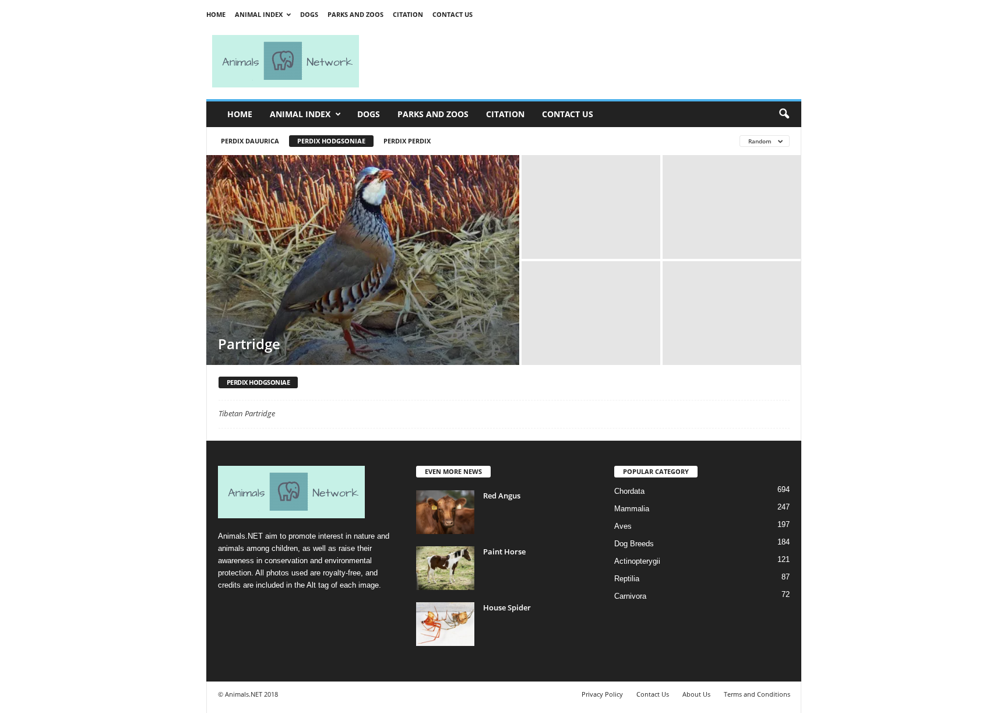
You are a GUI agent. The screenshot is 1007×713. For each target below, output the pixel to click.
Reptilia (626, 578)
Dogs (309, 14)
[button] (784, 114)
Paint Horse (504, 551)
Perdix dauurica (250, 140)
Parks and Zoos (355, 14)
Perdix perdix (407, 140)
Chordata (629, 491)
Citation (408, 14)
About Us (696, 694)
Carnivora (630, 596)
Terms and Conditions (757, 694)
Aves (623, 526)
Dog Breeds (634, 543)
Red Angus (501, 495)
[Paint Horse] (445, 568)
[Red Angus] (445, 512)
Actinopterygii (637, 561)
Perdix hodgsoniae (331, 140)
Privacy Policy (602, 694)
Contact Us (452, 14)
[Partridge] (362, 260)
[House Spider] (445, 624)
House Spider (507, 607)
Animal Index (259, 14)
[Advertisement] (585, 61)
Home (216, 14)
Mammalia (631, 508)
